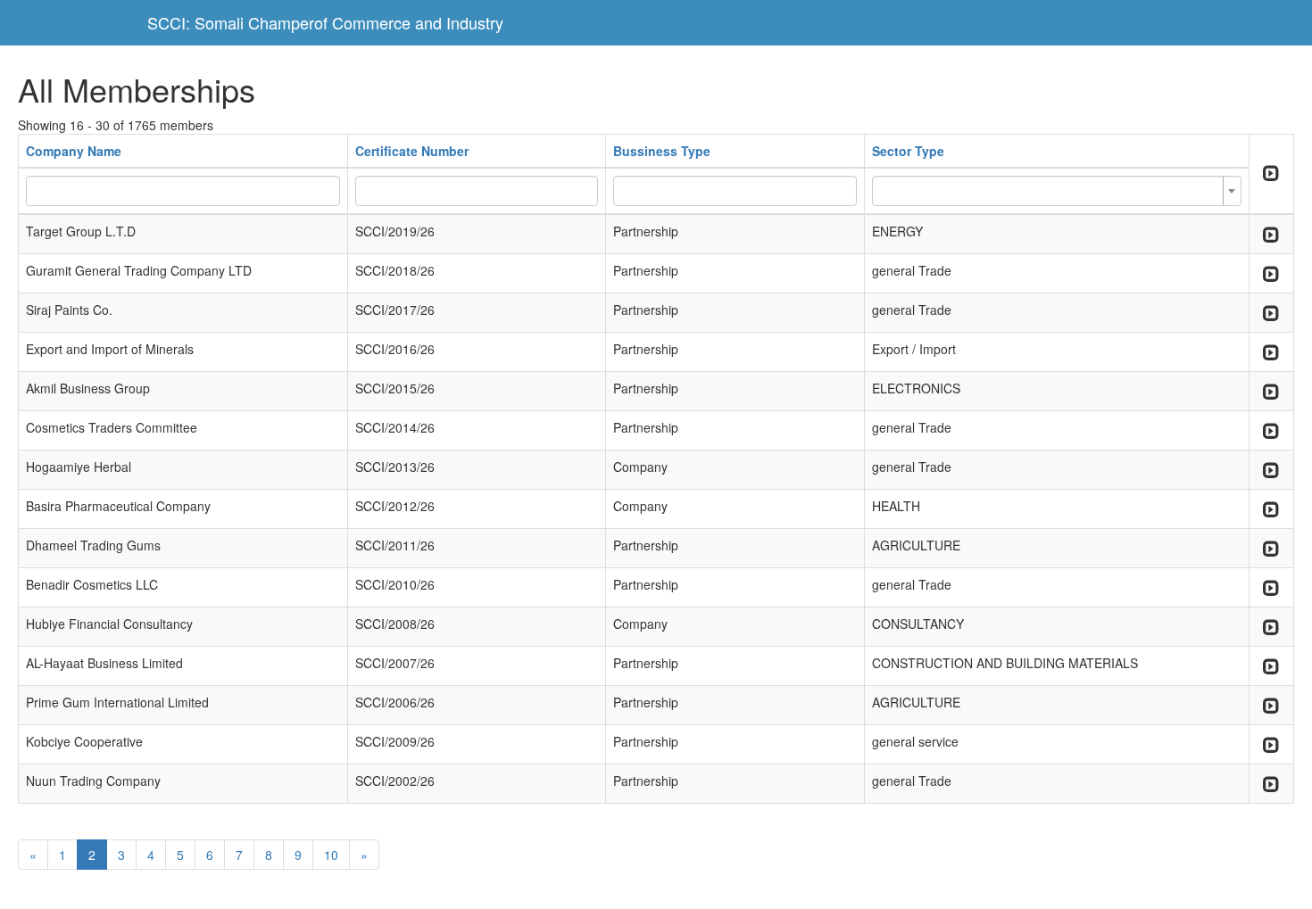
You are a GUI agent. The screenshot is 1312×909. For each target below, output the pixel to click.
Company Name (73, 151)
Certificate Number (412, 151)
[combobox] (1056, 191)
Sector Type (908, 151)
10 (331, 855)
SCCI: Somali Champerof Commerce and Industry (325, 22)
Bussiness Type (661, 151)
